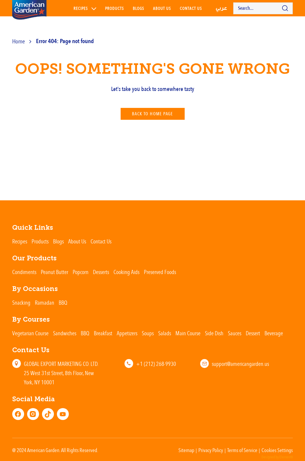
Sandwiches (64, 333)
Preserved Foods (160, 271)
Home (18, 41)
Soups (148, 333)
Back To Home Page (152, 114)
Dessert (253, 333)
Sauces (234, 333)
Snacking (21, 302)
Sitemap (186, 450)
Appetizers (127, 333)
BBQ (63, 302)
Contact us (191, 8)
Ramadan (44, 302)
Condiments (24, 271)
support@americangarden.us (240, 363)
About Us (162, 8)
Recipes (81, 8)
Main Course (187, 333)
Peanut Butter (54, 271)
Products (114, 8)
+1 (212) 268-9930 (156, 363)
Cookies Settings (277, 450)
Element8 (286, 457)
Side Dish (214, 333)
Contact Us (101, 241)
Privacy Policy (210, 450)
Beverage (273, 333)
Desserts (101, 271)
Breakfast (103, 333)
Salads (164, 333)
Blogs (138, 8)
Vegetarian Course (30, 333)
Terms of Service (242, 450)
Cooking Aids (126, 271)
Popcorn (80, 271)
